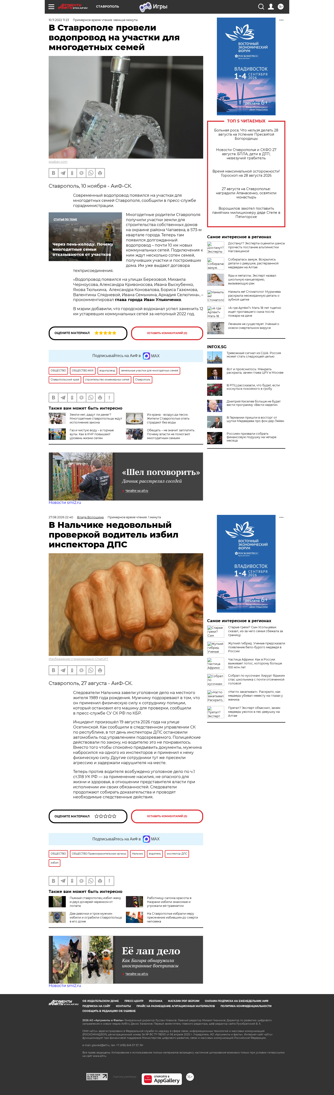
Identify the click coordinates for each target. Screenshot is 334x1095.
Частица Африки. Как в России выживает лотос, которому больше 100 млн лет (255, 663)
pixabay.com (58, 161)
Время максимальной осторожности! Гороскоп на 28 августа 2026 (246, 173)
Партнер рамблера (124, 1076)
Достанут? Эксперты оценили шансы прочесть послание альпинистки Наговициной (256, 247)
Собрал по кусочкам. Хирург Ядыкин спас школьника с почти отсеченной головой (256, 679)
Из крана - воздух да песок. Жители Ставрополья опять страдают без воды (168, 418)
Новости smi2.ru (65, 502)
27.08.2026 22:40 (61, 517)
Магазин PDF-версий (183, 1001)
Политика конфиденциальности (246, 1006)
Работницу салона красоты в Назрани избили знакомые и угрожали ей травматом (169, 902)
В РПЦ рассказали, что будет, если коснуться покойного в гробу (253, 387)
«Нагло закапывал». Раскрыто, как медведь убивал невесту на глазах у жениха (255, 695)
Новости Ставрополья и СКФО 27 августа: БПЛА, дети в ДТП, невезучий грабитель (246, 154)
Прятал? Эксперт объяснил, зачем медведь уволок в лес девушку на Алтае (254, 711)
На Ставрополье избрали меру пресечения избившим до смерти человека (172, 917)
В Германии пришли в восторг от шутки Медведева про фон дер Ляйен (255, 419)
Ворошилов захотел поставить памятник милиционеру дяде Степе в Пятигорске (246, 212)
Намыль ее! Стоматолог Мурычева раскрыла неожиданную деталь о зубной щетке (254, 295)
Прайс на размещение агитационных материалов (175, 1006)
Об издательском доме (100, 1001)
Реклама (155, 1001)
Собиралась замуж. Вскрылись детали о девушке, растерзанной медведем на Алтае (253, 263)
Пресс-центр (133, 1001)
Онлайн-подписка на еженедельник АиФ (236, 1001)
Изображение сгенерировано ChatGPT (78, 659)
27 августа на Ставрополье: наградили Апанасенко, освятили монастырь (246, 193)
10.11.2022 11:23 (59, 20)
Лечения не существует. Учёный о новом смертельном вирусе (253, 326)
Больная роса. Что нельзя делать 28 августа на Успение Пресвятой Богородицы (246, 134)
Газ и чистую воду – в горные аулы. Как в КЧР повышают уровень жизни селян (92, 434)
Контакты (123, 1006)
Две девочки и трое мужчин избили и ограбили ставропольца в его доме (96, 917)
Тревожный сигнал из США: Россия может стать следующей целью (254, 354)
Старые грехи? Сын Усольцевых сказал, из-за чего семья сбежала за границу (255, 631)
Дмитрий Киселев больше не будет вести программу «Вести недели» (254, 403)
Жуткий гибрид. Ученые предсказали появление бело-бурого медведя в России (256, 647)
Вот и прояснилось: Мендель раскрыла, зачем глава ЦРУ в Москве (255, 371)
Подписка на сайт (96, 1006)
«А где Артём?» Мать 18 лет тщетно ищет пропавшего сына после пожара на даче (254, 311)
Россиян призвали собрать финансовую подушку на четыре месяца (251, 437)
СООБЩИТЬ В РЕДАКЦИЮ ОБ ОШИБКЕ (109, 1011)
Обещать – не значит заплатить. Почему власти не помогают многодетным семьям (171, 434)
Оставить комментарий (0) (167, 333)
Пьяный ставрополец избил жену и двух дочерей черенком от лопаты (95, 902)
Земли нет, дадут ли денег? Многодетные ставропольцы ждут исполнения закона (96, 418)
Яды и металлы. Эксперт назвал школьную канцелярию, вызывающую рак (252, 279)
